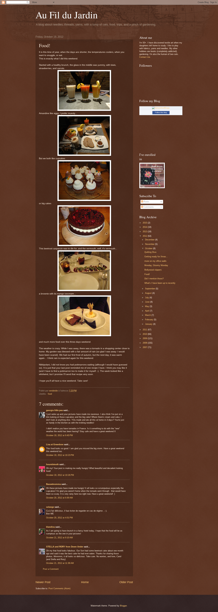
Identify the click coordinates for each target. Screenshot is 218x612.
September (150, 288)
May (147, 306)
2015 (145, 223)
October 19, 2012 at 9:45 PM (59, 435)
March (148, 315)
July (147, 297)
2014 (145, 227)
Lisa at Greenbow (54, 444)
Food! (147, 274)
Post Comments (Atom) (59, 588)
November (150, 244)
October (149, 248)
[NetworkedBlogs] (161, 108)
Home (85, 582)
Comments (148, 207)
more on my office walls (155, 261)
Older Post (126, 582)
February (149, 319)
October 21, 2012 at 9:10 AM (59, 537)
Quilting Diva (150, 252)
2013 (145, 231)
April (147, 311)
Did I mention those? (154, 278)
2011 (145, 329)
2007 (145, 347)
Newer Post (43, 582)
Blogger (123, 606)
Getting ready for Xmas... (156, 256)
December (150, 239)
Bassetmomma (53, 484)
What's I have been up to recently (159, 283)
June (147, 302)
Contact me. (145, 57)
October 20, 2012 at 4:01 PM (59, 517)
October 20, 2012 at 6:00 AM (59, 498)
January (149, 324)
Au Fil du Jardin (67, 14)
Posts (146, 201)
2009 (145, 338)
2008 (145, 343)
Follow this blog (161, 112)
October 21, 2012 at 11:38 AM (60, 563)
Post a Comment (51, 569)
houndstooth (52, 464)
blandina (50, 527)
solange (50, 507)
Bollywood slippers (153, 270)
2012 (145, 236)
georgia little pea (54, 410)
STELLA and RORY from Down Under (64, 546)
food (50, 394)
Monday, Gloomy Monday (156, 265)
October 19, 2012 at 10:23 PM (60, 455)
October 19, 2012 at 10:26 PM (60, 475)
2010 (145, 334)
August (148, 293)
